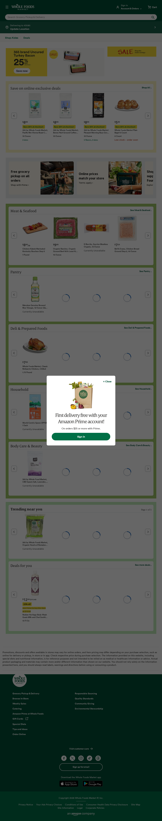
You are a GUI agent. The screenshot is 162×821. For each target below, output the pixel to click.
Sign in (81, 436)
